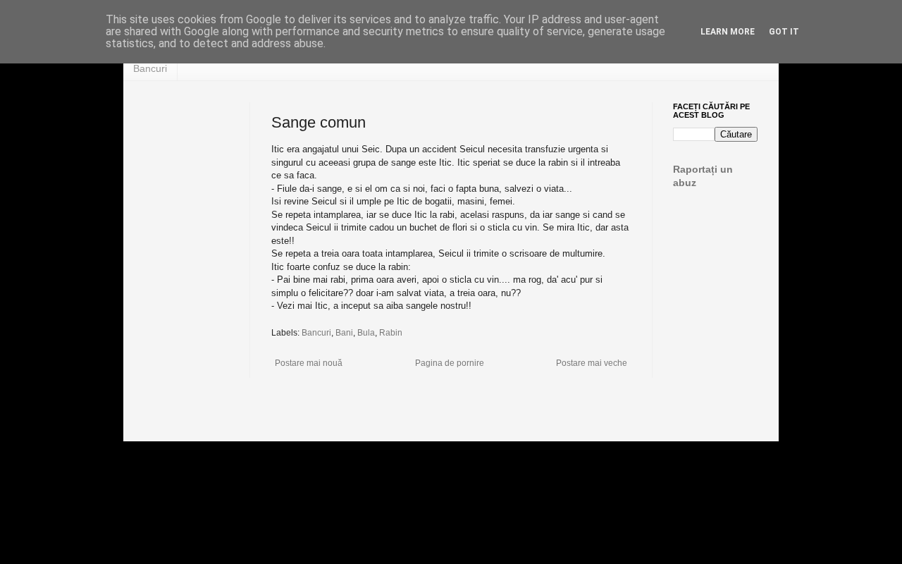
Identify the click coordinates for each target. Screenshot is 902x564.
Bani (344, 333)
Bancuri (150, 68)
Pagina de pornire (449, 363)
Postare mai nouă (308, 363)
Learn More (727, 32)
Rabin (390, 333)
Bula (366, 333)
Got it (784, 32)
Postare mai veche (591, 363)
